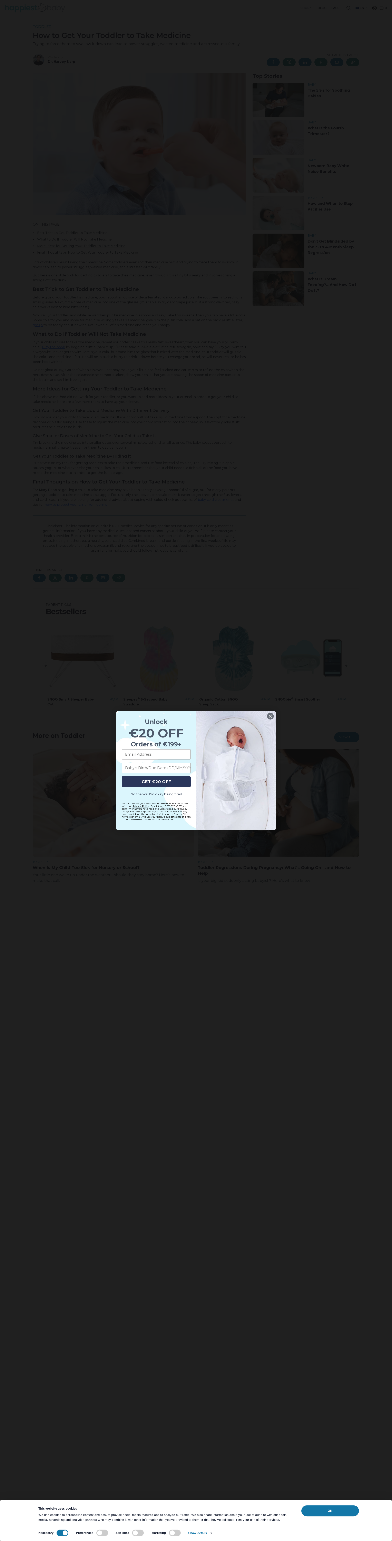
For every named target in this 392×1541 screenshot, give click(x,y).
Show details (197, 1533)
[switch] (102, 1533)
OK (330, 1510)
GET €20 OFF (156, 781)
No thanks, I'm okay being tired (156, 794)
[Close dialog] (270, 716)
